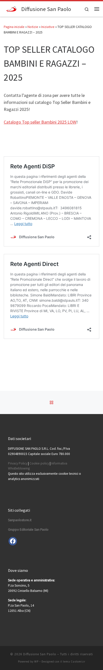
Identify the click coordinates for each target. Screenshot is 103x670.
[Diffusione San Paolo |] (12, 8)
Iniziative (47, 26)
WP (36, 661)
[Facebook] (12, 541)
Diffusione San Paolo (39, 654)
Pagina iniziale (14, 26)
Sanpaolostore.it (20, 520)
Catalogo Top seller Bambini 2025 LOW (40, 122)
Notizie (33, 26)
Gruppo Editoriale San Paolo (28, 529)
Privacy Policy (17, 463)
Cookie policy (39, 463)
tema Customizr (74, 661)
